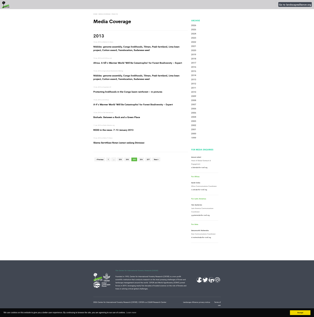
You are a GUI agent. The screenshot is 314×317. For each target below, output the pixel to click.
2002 (193, 125)
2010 (193, 91)
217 (148, 159)
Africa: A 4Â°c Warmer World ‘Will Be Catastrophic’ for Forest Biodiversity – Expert (137, 62)
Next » (156, 159)
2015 (193, 71)
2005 (193, 112)
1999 (193, 137)
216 (141, 159)
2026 (193, 25)
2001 (193, 129)
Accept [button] (300, 313)
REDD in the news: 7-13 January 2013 (113, 129)
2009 (193, 96)
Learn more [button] (131, 312)
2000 (193, 133)
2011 (193, 87)
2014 (193, 75)
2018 (193, 58)
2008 (193, 100)
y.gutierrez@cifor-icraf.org (200, 215)
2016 (193, 66)
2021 (193, 46)
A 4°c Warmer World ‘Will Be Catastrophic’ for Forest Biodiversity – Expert (133, 104)
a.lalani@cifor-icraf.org (199, 167)
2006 (193, 108)
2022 (193, 41)
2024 (193, 33)
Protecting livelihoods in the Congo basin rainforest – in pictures (127, 91)
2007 (193, 104)
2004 (193, 116)
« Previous (99, 159)
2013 (193, 79)
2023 (193, 37)
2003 (193, 121)
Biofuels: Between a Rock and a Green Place (116, 117)
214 (127, 159)
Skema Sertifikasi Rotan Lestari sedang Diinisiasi (118, 142)
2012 (193, 83)
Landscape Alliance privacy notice (197, 302)
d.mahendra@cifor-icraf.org (201, 237)
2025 (193, 29)
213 (120, 159)
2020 (193, 50)
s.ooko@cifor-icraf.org (199, 189)
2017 (193, 62)
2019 (193, 54)
